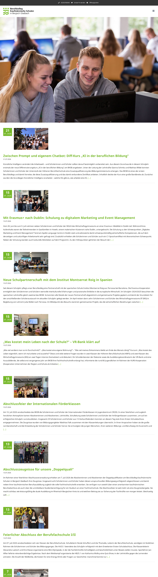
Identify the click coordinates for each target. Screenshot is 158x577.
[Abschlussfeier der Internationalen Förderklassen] (31, 387)
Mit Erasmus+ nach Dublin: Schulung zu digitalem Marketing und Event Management (69, 218)
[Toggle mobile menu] (154, 11)
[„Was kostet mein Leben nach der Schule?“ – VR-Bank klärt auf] (31, 325)
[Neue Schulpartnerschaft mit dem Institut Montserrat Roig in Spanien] (31, 263)
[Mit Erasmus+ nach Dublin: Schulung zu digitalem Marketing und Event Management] (31, 201)
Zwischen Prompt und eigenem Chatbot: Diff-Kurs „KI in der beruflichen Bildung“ (66, 156)
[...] (89, 178)
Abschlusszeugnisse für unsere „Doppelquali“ (38, 469)
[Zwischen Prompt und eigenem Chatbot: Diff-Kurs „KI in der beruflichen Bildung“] (31, 139)
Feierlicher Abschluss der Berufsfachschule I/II (39, 535)
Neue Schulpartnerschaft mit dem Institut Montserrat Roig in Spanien (57, 280)
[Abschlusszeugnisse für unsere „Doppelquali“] (31, 452)
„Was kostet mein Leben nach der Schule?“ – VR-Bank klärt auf (51, 342)
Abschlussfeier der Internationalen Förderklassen (41, 404)
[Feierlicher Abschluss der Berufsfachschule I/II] (31, 518)
